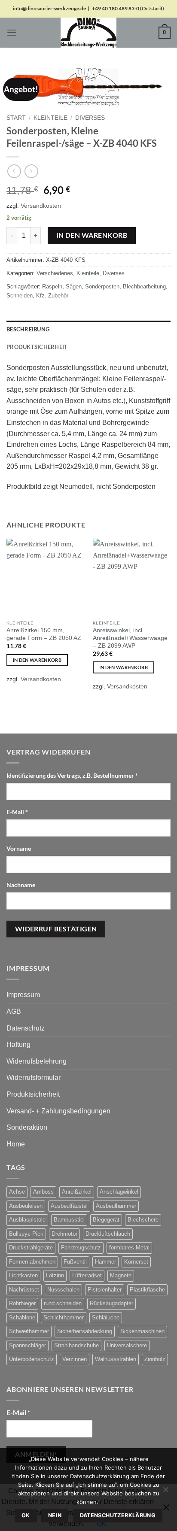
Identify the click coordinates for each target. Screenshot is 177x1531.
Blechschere (143, 1219)
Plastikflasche (147, 1289)
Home (15, 1144)
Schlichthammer (63, 1317)
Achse (17, 1191)
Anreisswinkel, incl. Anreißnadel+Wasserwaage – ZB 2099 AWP (130, 638)
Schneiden (19, 295)
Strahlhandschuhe (76, 1345)
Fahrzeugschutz (81, 1247)
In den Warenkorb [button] (37, 660)
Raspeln (52, 286)
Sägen (74, 286)
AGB (13, 1011)
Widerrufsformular (33, 1077)
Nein (55, 1515)
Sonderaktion (26, 1127)
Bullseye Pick (26, 1234)
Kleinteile (50, 118)
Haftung (18, 1044)
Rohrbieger (22, 1303)
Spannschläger (27, 1345)
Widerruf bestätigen (56, 929)
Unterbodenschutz (31, 1359)
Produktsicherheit (33, 1094)
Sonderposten (102, 286)
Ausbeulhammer (116, 1206)
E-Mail (17, 812)
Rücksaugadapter (111, 1303)
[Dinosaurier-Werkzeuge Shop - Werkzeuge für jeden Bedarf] (88, 33)
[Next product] (14, 171)
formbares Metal (129, 1247)
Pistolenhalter (105, 1289)
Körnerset (136, 1261)
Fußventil (75, 1261)
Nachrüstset (24, 1289)
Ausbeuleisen (26, 1206)
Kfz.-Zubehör (52, 295)
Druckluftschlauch (107, 1234)
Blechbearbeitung (144, 286)
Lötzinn (55, 1275)
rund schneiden (63, 1303)
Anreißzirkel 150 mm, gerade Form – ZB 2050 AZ (43, 634)
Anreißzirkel (77, 1191)
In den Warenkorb (91, 235)
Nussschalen (63, 1289)
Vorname (19, 848)
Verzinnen (74, 1359)
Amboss (43, 1191)
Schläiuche (105, 1317)
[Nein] (165, 1492)
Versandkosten (41, 205)
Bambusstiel (69, 1219)
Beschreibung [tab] (27, 329)
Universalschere (127, 1345)
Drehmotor (64, 1234)
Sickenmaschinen (142, 1331)
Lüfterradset (87, 1275)
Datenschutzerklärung (118, 1515)
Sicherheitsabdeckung (84, 1331)
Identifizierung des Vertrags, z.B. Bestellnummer (72, 775)
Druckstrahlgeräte (31, 1247)
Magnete (120, 1275)
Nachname (21, 884)
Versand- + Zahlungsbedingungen (58, 1111)
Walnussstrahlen (115, 1359)
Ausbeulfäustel (69, 1206)
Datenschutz (25, 1028)
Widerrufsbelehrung (36, 1061)
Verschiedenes (55, 273)
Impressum (23, 994)
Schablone (22, 1317)
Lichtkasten (23, 1275)
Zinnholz (154, 1359)
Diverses (90, 118)
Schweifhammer (29, 1331)
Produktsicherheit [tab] (36, 346)
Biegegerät (106, 1219)
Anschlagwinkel (119, 1191)
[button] (11, 32)
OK (25, 1515)
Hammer (105, 1261)
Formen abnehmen (32, 1261)
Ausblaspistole (27, 1219)
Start (16, 118)
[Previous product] (31, 171)
